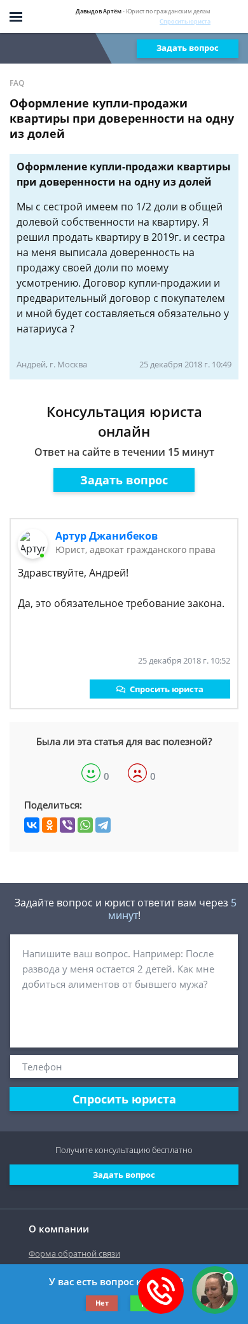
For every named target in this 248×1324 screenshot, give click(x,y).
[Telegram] (103, 825)
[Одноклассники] (49, 825)
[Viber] (67, 825)
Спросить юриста (185, 21)
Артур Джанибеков (106, 536)
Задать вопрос (187, 47)
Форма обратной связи (74, 1253)
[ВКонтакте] (31, 825)
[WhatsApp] (85, 825)
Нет (102, 1302)
